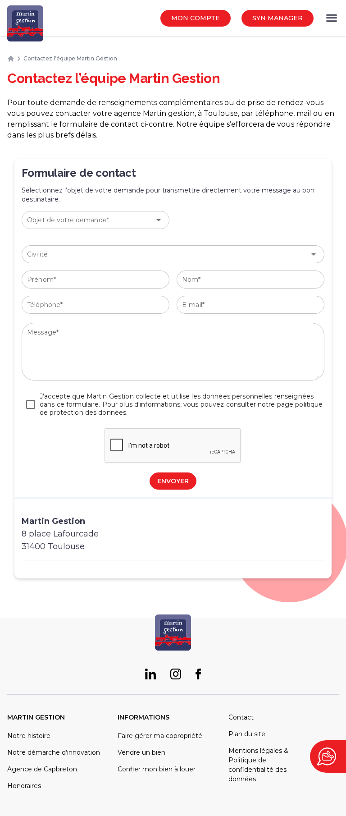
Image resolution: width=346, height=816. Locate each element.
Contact (241, 717)
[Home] (10, 58)
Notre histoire (28, 736)
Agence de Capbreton (42, 769)
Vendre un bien (141, 752)
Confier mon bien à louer (157, 769)
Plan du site (246, 734)
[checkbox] (173, 404)
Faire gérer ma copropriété (160, 736)
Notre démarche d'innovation (53, 752)
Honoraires (24, 786)
